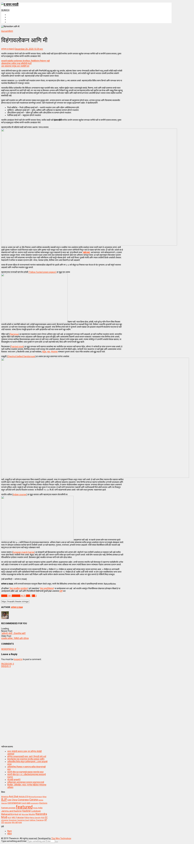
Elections (43, 803)
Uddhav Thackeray (37, 820)
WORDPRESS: (8, 649)
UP (45, 820)
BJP (4, 799)
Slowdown (13, 820)
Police (27, 817)
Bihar (45, 797)
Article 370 (23, 796)
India (40, 808)
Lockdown (36, 811)
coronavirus (14, 802)
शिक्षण (9, 831)
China (14, 800)
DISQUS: (6, 666)
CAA (9, 800)
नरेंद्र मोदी (15, 822)
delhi (28, 803)
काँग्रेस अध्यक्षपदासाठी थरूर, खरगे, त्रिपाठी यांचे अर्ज (26, 756)
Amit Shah (13, 796)
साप (48, 351)
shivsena (4, 820)
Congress (23, 799)
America (4, 796)
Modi (16, 814)
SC (46, 817)
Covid (23, 803)
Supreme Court (23, 820)
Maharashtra (7, 814)
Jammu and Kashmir (11, 811)
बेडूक (44, 351)
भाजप (20, 822)
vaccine (7, 822)
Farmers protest (8, 807)
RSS (42, 817)
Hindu (35, 808)
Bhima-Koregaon (35, 797)
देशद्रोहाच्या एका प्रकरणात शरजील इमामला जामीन (25, 759)
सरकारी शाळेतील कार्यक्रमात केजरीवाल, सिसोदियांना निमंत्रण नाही (25, 61)
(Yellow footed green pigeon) (42, 272)
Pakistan (20, 817)
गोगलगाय (54, 351)
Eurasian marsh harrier (24, 552)
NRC (14, 817)
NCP (9, 818)
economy (35, 803)
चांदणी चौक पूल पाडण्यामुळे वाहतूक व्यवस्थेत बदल (25, 772)
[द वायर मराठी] (9, 4)
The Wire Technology (61, 838)
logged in (18, 659)
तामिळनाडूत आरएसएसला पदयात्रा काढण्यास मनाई (25, 782)
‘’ (86, 252)
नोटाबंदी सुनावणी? (14, 779)
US (2, 822)
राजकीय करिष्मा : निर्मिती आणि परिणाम (15, 638)
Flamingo (14, 334)
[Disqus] (62, 705)
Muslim (32, 814)
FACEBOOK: (7, 664)
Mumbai (25, 814)
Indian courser (20, 494)
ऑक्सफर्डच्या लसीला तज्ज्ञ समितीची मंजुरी (16, 63)
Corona (33, 799)
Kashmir (26, 810)
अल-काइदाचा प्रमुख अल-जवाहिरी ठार (15, 66)
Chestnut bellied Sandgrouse (21, 356)
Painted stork (17, 346)
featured (24, 806)
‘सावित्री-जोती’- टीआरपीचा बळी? (13, 633)
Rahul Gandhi (35, 818)
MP (20, 814)
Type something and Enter (14, 841)
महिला (9, 833)
